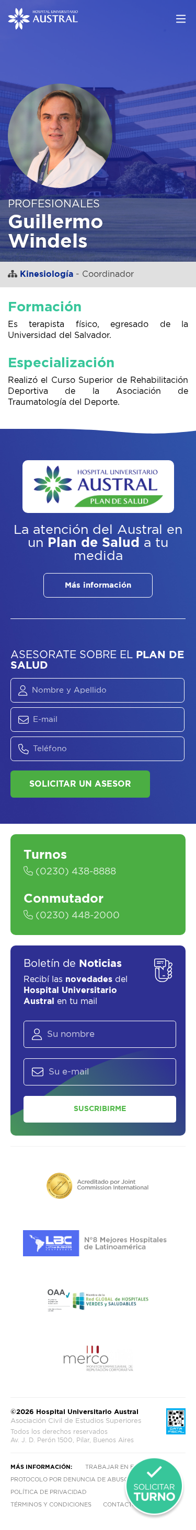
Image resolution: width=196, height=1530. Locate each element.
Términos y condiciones (50, 1505)
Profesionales (54, 204)
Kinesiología (46, 274)
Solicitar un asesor (80, 784)
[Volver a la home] (43, 24)
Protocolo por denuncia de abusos (71, 1479)
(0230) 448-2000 (76, 915)
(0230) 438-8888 (74, 872)
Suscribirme (100, 1109)
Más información (98, 585)
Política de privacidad (48, 1492)
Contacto (119, 1505)
